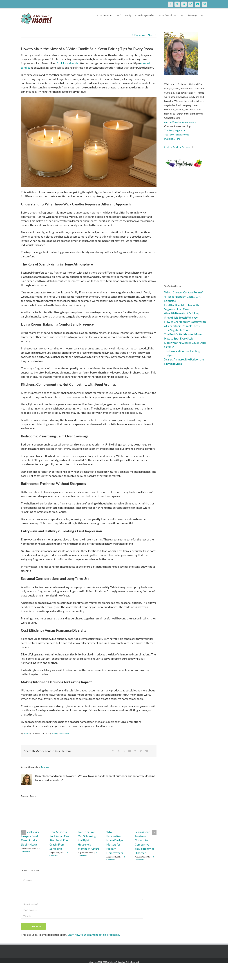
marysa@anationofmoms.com (180, 121)
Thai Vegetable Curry (177, 330)
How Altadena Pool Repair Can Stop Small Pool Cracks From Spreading (59, 840)
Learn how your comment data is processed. (93, 934)
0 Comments (64, 733)
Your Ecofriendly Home (176, 134)
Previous (139, 35)
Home (54, 733)
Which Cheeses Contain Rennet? (183, 292)
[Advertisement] (185, 231)
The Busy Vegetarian (175, 130)
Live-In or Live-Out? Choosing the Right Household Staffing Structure (88, 840)
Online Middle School (177, 147)
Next (151, 35)
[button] (202, 15)
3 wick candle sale (67, 63)
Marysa (26, 733)
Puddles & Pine (172, 138)
